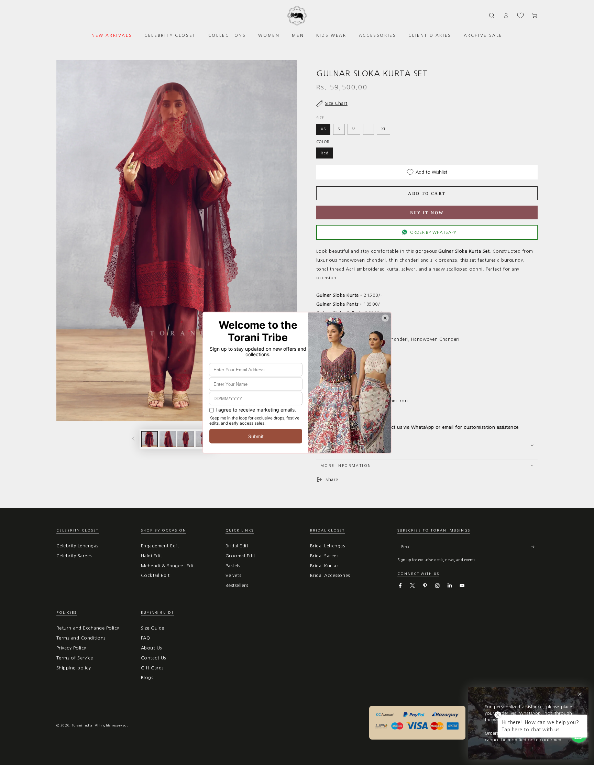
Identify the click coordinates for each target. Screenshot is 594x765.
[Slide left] (134, 439)
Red (325, 153)
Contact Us (153, 658)
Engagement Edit (160, 546)
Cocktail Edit (155, 575)
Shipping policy (73, 668)
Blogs (147, 677)
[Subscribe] (534, 547)
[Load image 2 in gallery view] (168, 439)
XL (383, 129)
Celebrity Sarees (74, 556)
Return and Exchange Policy (87, 628)
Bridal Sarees (324, 556)
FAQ (145, 638)
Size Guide (152, 628)
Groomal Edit (240, 556)
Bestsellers (237, 585)
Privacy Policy (71, 648)
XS (323, 129)
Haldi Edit (151, 556)
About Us (151, 648)
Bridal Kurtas (324, 566)
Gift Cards (152, 668)
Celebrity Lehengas (77, 546)
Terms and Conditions (81, 638)
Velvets (233, 575)
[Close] (580, 694)
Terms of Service (74, 658)
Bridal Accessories (330, 575)
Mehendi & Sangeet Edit (168, 566)
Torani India (82, 725)
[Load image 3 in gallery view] (185, 439)
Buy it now (427, 213)
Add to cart (427, 193)
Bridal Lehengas (327, 546)
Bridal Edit (237, 546)
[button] (492, 15)
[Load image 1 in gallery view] (149, 439)
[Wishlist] (520, 15)
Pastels (233, 566)
